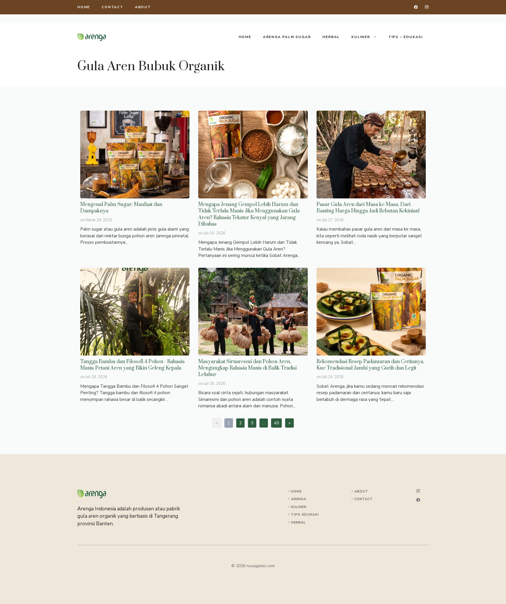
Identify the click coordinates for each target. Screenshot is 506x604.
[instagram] (427, 7)
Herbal (331, 37)
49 (276, 423)
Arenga (299, 499)
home (83, 7)
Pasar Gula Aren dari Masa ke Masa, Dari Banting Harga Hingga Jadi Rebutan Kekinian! (370, 154)
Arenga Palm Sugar (287, 37)
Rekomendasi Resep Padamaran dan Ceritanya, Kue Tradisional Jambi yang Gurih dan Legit (370, 311)
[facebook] (416, 7)
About (143, 7)
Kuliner (360, 37)
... (263, 423)
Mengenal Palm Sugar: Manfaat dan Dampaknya (134, 154)
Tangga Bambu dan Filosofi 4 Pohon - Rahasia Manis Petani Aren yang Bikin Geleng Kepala (134, 311)
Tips (295, 514)
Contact (112, 7)
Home (245, 37)
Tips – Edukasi (405, 37)
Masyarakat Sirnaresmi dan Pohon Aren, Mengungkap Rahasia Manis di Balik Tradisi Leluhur (252, 311)
